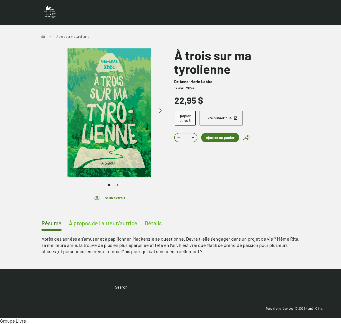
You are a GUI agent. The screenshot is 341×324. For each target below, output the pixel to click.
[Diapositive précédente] (58, 110)
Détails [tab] (153, 223)
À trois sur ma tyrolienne (72, 36)
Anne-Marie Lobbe (196, 81)
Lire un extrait (113, 197)
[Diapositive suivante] (160, 110)
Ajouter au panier (220, 137)
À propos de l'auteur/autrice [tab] (103, 223)
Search (121, 286)
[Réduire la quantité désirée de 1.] (178, 137)
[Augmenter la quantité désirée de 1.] (193, 137)
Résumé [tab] (51, 223)
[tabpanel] (170, 245)
